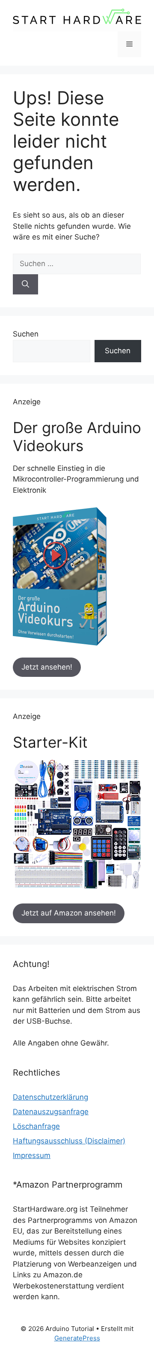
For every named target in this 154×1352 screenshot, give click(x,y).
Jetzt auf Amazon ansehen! (68, 913)
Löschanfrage (36, 1126)
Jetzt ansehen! (46, 667)
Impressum (31, 1155)
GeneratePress (77, 1338)
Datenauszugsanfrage (51, 1111)
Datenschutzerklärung (50, 1097)
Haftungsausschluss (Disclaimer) (69, 1141)
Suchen (25, 334)
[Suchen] (25, 284)
